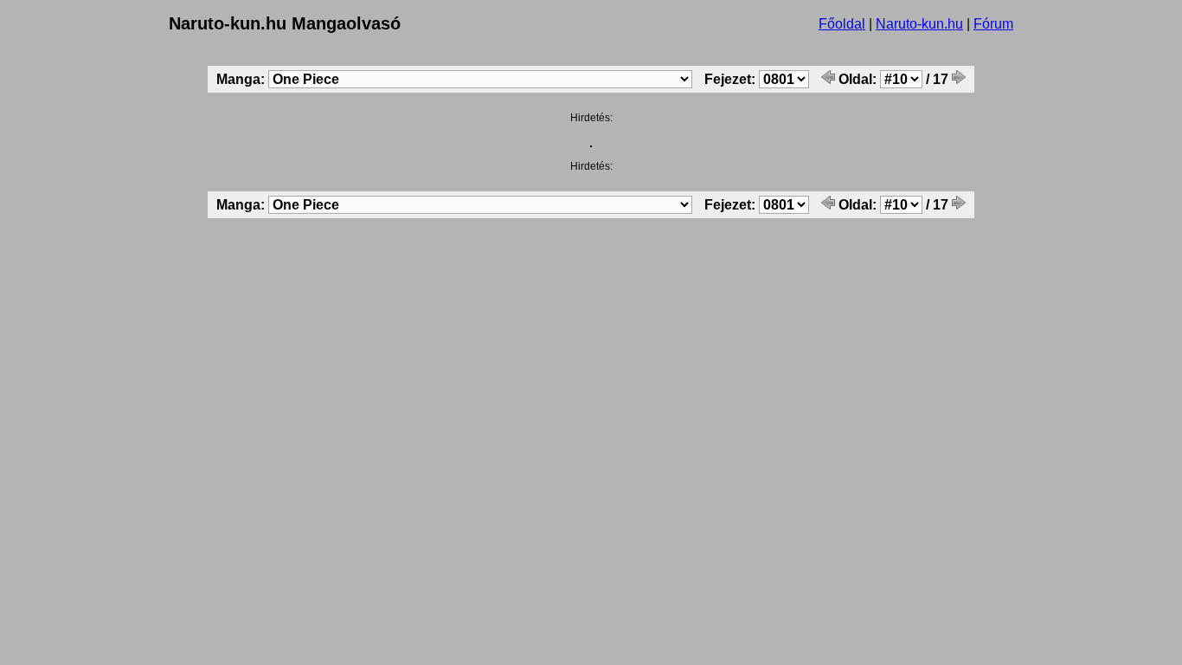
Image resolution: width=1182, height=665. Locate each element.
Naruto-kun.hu (919, 23)
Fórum (993, 23)
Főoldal (842, 23)
